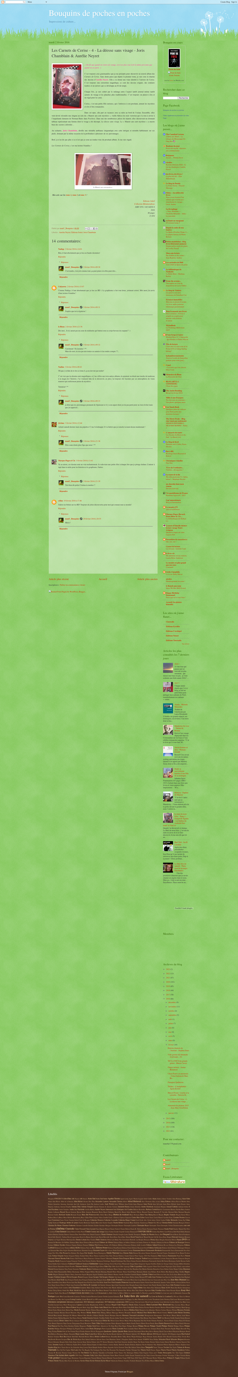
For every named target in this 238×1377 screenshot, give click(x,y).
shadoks (130, 1342)
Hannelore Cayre (158, 1269)
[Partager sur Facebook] (94, 228)
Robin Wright (131, 1336)
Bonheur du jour (173, 146)
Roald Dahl (71, 1336)
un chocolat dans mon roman (175, 485)
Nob (159, 1317)
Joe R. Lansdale (91, 1285)
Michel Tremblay (184, 1312)
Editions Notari (172, 635)
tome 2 (75, 194)
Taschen (166, 1347)
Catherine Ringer (124, 1220)
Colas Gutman (60, 1231)
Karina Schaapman (184, 1288)
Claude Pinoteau (158, 1229)
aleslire (169, 579)
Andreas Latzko (99, 1204)
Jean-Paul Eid (88, 1282)
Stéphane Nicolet (141, 1344)
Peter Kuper (122, 1326)
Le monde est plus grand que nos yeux (176, 563)
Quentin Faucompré (134, 1331)
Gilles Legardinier (136, 1266)
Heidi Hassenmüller (60, 1272)
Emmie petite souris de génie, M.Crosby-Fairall (177, 247)
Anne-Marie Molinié (169, 1204)
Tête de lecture (172, 344)
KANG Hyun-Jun (171, 1288)
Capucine (128, 1217)
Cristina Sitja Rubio (158, 1232)
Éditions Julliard (151, 1245)
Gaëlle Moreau (181, 1261)
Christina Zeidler (93, 1225)
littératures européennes (57, 1301)
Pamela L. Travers (163, 1320)
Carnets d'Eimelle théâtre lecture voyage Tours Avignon (176, 527)
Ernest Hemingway (100, 1253)
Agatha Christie (114, 1198)
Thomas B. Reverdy (54, 1353)
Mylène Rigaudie (63, 1318)
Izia (168, 1274)
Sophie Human (87, 1344)
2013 (168, 1126)
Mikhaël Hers (82, 1315)
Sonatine (56, 1344)
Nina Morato (144, 1318)
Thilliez (187, 1350)
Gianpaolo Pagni (94, 1266)
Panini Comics (174, 1320)
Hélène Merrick (95, 1272)
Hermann (140, 1272)
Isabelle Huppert (136, 1274)
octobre (171, 1011)
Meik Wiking (101, 1313)
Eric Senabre (89, 1253)
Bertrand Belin (173, 1212)
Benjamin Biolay (97, 1212)
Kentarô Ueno (108, 1290)
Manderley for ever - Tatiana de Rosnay (182, 728)
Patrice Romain (116, 1323)
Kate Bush (82, 1290)
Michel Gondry (162, 1313)
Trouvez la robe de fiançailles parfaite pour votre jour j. (177, 359)
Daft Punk (177, 1232)
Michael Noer (142, 1312)
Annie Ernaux (181, 1204)
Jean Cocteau (157, 1277)
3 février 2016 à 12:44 (73, 423)
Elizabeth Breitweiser (74, 1250)
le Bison (61, 326)
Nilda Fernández (134, 1318)
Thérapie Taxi (135, 1350)
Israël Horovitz (158, 1274)
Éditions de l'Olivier (106, 1242)
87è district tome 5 (173, 223)
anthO (168, 1160)
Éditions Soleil (149, 201)
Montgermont (149, 1315)
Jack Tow (187, 1274)
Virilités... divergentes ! (174, 470)
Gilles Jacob (116, 1266)
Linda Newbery (165, 1299)
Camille (105, 1217)
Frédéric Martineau (97, 1261)
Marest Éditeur (71, 1307)
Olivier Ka (106, 1320)
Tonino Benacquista (165, 1352)
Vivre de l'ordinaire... (174, 467)
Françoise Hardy (54, 1261)
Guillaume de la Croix (99, 1269)
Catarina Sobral (74, 1220)
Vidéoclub (63, 1358)
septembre (172, 1015)
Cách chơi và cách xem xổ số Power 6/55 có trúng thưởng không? (176, 348)
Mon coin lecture (173, 253)
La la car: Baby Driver (174, 574)
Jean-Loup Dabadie (141, 1280)
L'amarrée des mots (174, 432)
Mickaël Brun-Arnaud (55, 1315)
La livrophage (171, 209)
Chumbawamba (178, 1225)
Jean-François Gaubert (86, 1280)
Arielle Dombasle (147, 1206)
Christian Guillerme (69, 1225)
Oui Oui (143, 1320)
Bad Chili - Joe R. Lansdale (181, 843)
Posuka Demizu (85, 1331)
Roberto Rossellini (111, 1336)
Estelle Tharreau (174, 75)
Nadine (61, 367)
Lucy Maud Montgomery (68, 1305)
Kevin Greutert (118, 1290)
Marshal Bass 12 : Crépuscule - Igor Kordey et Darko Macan (177, 338)
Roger (145, 1336)
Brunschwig (77, 1217)
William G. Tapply (173, 1358)
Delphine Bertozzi (184, 1237)
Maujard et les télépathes (147, 1310)
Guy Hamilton (134, 1269)
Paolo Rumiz (52, 1323)
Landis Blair (59, 1296)
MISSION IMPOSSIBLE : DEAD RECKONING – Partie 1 (176, 425)
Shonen (152, 1342)
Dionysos (147, 1240)
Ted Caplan (66, 1350)
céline (60, 500)
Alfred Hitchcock (134, 1201)
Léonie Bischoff (87, 1299)
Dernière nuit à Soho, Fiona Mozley (176, 445)
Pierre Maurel (138, 1328)
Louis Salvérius (165, 1302)
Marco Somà (52, 1307)
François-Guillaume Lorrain (156, 1258)
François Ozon (118, 1258)
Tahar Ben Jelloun (130, 1347)
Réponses (64, 262)
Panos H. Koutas (184, 1320)
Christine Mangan (105, 1225)
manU (168, 1164)
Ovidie (149, 1320)
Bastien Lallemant (54, 1212)
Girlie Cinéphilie (173, 572)
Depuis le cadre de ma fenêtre (175, 228)
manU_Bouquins (72, 267)
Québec (114, 1331)
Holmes (153, 1272)
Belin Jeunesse (86, 1212)
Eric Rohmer (72, 1253)
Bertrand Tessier (76, 1215)
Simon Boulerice (170, 1342)
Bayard (62, 1212)
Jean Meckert (52, 1280)
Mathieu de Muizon (122, 1310)
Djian (157, 1240)
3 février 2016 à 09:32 (91, 344)
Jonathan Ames (185, 1285)
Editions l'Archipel (174, 631)
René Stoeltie (107, 1334)
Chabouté (56, 1223)
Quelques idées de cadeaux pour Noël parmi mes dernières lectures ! (176, 411)
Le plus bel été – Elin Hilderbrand (174, 177)
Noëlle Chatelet (175, 1318)
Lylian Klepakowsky (92, 1305)
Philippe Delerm (167, 1326)
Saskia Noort (133, 1339)
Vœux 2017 (142, 1358)
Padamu (154, 1320)
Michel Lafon (172, 1312)
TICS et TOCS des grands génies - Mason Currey (177, 1062)
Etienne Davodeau (139, 1253)
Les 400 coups (97, 1299)
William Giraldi (185, 1358)
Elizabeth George (87, 1250)
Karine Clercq (52, 1290)
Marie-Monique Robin (115, 1307)
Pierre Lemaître (129, 1328)
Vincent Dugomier (85, 1358)
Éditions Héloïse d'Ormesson (121, 1245)
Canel (168, 365)
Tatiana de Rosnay (183, 1347)
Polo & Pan (66, 1331)
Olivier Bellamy (85, 1320)
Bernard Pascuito (147, 1212)
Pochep (54, 1331)
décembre (172, 1002)
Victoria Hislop (185, 1355)
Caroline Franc (168, 1217)
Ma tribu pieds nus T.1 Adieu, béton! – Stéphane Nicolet (177, 478)
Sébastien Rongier (59, 1342)
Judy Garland (95, 1288)
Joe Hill (83, 1285)
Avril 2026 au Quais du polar (176, 264)
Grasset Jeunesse (59, 1269)
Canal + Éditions (113, 1217)
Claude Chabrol (115, 1229)
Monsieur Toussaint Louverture (133, 1315)
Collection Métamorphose (144, 203)
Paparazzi (60, 1323)
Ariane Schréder (135, 1207)
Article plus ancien (147, 579)
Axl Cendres (128, 1209)
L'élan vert (93, 1293)
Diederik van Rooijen (137, 1240)
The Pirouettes (111, 1350)
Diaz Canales (91, 1240)
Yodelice (126, 1361)
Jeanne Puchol (145, 1282)
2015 (168, 1118)
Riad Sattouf (186, 1334)
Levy (146, 1299)
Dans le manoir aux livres (176, 311)
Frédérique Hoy (121, 1261)
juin (170, 1027)
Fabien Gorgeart (69, 1256)
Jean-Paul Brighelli (77, 1282)
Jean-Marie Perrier (65, 1282)
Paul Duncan (52, 1326)
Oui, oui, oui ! (171, 541)
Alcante (85, 1201)
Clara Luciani (90, 1229)
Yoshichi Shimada (135, 1361)
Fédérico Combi (124, 1256)
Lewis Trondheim (153, 1299)
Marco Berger (185, 1305)
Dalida (182, 1232)
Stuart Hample (93, 1347)
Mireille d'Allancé (92, 1315)
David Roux (114, 1237)
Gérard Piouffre (70, 1266)
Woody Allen (63, 1361)
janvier (171, 1113)
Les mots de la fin (173, 474)
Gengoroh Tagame (144, 1264)
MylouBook (171, 325)
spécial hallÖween (173, 509)
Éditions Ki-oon (163, 1245)
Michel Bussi (152, 1312)
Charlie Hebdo (118, 1222)
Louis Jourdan (154, 1302)
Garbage (107, 1264)
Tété (80, 1350)
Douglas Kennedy (165, 1240)
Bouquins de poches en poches (99, 12)
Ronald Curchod (172, 1336)
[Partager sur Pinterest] (96, 228)
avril (170, 1036)
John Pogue (166, 1285)
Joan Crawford (75, 1285)
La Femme (157, 1293)
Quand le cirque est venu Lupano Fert (175, 533)
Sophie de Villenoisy (65, 1344)
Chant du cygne (172, 386)
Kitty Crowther (157, 1290)
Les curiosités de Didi (174, 262)
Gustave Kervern (123, 1269)
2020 (168, 982)
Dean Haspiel (167, 1237)
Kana (163, 1287)
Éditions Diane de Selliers (122, 1242)
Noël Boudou (165, 1318)
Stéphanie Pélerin (162, 1344)
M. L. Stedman (106, 1305)
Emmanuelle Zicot (181, 1250)
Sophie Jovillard (97, 1344)
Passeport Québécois (175, 1082)
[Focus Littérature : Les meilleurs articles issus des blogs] (174, 1182)
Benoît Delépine (108, 1212)
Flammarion (172, 1256)
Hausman (186, 1269)
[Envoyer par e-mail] (86, 228)
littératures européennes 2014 (77, 1302)
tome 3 (83, 194)
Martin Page (70, 1310)
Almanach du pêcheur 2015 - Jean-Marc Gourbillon (178, 1106)
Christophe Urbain (167, 1225)
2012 (168, 1131)
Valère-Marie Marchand (101, 1355)
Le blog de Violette (173, 290)
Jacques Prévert (66, 1277)
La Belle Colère (112, 1293)
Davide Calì (152, 1237)
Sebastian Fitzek (164, 1339)
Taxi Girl (60, 1350)
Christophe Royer (143, 1225)
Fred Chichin (86, 1261)
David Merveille (104, 1237)
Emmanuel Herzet (139, 1250)
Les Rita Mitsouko (138, 1299)
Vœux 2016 (134, 1358)
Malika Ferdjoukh (140, 1305)
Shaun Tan (136, 1342)
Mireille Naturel (104, 1315)
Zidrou (157, 1360)
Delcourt (175, 1237)
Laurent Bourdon (91, 1296)
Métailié (134, 1313)
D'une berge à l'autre (174, 334)
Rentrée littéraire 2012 (119, 1334)
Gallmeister (93, 1263)
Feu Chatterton (152, 1256)
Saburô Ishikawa (91, 1339)
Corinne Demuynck (131, 1232)
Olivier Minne (124, 1320)
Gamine (101, 1264)
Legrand (67, 1299)
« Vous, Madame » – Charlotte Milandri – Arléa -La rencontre (176, 213)
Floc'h (183, 1256)
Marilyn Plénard (166, 1307)
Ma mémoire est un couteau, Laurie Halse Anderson (176, 556)
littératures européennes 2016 (118, 1302)
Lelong (72, 1299)
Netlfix (107, 1318)
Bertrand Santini (64, 1214)
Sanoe (104, 1339)
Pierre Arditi (85, 1328)
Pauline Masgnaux (80, 1326)
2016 (168, 998)
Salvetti (99, 1339)
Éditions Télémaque (178, 1248)
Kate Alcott (74, 1290)
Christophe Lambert (130, 1225)
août (170, 1019)
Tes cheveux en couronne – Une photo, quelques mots (176, 401)
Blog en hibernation (173, 502)
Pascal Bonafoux (85, 1323)
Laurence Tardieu (80, 1296)
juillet (170, 1023)
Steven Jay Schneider (72, 1347)
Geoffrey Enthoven (157, 1264)
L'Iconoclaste (102, 1293)
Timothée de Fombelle (106, 1353)
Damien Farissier (58, 1234)
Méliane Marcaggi (112, 1313)
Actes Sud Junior (101, 1198)
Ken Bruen (99, 1290)
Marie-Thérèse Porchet (142, 1307)
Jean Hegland (185, 1277)
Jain (116, 1277)
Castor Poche (64, 1220)
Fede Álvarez (113, 1256)
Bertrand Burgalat (184, 1212)
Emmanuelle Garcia (168, 1250)
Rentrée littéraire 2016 (164, 1334)
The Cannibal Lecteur (175, 134)
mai (170, 1032)
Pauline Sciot (91, 1326)
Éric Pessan (64, 1253)
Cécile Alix (143, 1220)
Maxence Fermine (183, 1310)
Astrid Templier (64, 1209)
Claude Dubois (125, 1229)
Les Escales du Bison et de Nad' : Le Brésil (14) (176, 436)
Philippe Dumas (179, 1326)
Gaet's (59, 1264)
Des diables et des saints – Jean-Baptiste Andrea (175, 256)
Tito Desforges (128, 1353)
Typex (181, 1353)
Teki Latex (74, 1350)
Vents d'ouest (150, 1355)
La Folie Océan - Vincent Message (175, 186)
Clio (185, 1229)
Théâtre (128, 1350)
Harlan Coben (168, 1269)
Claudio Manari (178, 1229)
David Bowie (174, 1234)
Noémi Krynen (185, 1318)
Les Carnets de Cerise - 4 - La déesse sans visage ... (178, 1100)
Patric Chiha (96, 1323)
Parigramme (76, 1323)
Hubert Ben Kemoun (168, 1272)
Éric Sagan (80, 1253)
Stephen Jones (185, 1344)
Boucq (150, 1214)
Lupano (79, 1305)
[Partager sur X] (91, 228)
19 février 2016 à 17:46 (73, 500)
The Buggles (86, 1350)
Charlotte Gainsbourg (141, 1223)
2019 (168, 986)
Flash (178, 1256)
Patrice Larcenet (106, 1323)
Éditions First (93, 1245)
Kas (68, 1290)
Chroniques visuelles (174, 460)
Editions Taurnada (173, 640)
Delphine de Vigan (54, 1240)
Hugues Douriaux (59, 1274)
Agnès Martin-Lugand (136, 1199)
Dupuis (179, 1239)
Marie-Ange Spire (88, 1307)
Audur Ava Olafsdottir (77, 1209)
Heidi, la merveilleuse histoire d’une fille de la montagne (182, 772)
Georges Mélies (178, 1264)
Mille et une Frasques (174, 397)
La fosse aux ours (166, 1293)
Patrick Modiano (184, 1323)
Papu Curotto (67, 1323)
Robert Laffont (100, 1336)
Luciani (56, 1305)
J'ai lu (172, 1274)
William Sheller (53, 1360)
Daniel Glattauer (107, 1234)
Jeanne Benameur (134, 1282)
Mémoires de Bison (173, 374)
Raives (151, 1331)
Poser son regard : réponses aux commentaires (176, 149)
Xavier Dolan (85, 1360)
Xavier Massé (105, 1360)
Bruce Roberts (68, 1217)
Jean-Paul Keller (98, 1282)
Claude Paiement (147, 1229)
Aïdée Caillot (148, 1199)
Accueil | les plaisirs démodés (174, 603)
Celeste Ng (181, 1220)
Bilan (83, 1214)
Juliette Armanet (122, 1288)
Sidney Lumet (160, 1342)
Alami (50, 1201)
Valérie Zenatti (129, 1355)
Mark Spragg (186, 1307)
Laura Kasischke (68, 1296)
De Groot (160, 1237)
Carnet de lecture (173, 546)
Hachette (150, 1269)
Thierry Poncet (166, 1350)
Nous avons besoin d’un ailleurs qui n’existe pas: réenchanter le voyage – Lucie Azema (175, 200)
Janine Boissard (140, 1277)
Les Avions (105, 1299)
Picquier (77, 1328)
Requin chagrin (176, 1334)
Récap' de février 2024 (174, 393)
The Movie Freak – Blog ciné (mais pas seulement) (176, 419)
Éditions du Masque (149, 1242)
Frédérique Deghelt (109, 1261)
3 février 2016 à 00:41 (73, 367)
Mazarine (74, 1313)
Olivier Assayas (74, 1320)
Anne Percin (147, 1204)
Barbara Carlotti (151, 1209)
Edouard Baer (55, 1250)
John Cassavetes (120, 1285)
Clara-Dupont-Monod (103, 1229)
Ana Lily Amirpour (80, 1204)
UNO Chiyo (79, 1355)
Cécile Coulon (160, 1220)
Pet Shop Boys (113, 1326)
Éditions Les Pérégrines (176, 1245)
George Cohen (168, 1264)
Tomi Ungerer (144, 1353)
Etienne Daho (128, 1253)
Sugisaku (111, 1347)
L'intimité (169, 567)
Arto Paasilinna (53, 1209)
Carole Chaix (149, 1217)
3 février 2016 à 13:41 (84, 460)
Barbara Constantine (163, 1209)
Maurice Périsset (171, 1310)
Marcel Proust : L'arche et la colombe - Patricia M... (178, 1093)
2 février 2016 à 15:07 (75, 286)
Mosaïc (168, 1315)
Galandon (64, 1264)
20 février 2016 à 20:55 (92, 518)
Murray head (181, 1315)
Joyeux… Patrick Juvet (174, 157)
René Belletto (98, 1334)
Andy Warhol (109, 1204)
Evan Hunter (180, 1253)
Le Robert (187, 1296)
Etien (121, 1253)
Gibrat (102, 1266)
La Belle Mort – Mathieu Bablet (175, 275)
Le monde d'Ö (172, 507)
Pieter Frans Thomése (164, 1328)
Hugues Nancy (70, 1274)
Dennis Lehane (81, 1239)
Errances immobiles (174, 299)
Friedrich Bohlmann (142, 1261)
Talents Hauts (140, 1347)
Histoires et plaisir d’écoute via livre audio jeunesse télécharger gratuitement (176, 304)
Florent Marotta (60, 1258)
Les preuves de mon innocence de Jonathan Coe (176, 293)
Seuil (116, 1342)
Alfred (125, 1201)
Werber (155, 1358)
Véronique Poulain (161, 1355)
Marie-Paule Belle (128, 1307)
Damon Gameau (69, 1234)
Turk (177, 1353)
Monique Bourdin (115, 1315)
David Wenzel (143, 1237)
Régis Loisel (89, 1334)
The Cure (103, 1350)
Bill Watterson (91, 1214)
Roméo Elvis (162, 1336)
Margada (79, 1307)
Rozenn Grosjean (61, 1339)
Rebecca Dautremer (57, 1334)
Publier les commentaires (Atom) (72, 585)
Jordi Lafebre (63, 1288)
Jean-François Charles (72, 1280)
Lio (172, 1299)
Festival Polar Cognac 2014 (138, 1256)
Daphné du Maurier (148, 1234)
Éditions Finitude (82, 1245)
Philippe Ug (71, 1328)
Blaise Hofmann (134, 1215)
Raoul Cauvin (163, 1331)
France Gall (74, 1258)
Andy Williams (119, 1204)
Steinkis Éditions (130, 1344)
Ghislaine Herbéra (81, 1266)
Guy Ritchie (143, 1269)
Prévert (93, 1331)
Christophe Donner (117, 1225)
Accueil (103, 579)
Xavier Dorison (95, 1360)
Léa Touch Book (172, 407)
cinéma (60, 1228)
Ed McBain (65, 1242)
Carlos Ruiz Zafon (138, 1217)
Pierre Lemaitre (117, 1328)
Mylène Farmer (53, 1318)
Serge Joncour (77, 1342)
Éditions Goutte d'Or (105, 1245)
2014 (168, 1122)
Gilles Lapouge (125, 1266)
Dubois (174, 1240)
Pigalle (173, 1328)
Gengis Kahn (134, 1264)
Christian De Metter (55, 1225)
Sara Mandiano (111, 1339)
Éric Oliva (56, 1253)
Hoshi (159, 1272)
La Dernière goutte (146, 1293)
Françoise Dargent (184, 1258)
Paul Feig (61, 1326)
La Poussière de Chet (174, 376)
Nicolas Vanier (124, 1318)
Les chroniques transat (117, 1299)
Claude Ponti (168, 1229)
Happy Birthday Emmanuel (172, 594)
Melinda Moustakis (125, 1313)
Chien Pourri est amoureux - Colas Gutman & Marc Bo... (178, 1075)
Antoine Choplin (65, 1207)
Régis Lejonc (80, 1334)
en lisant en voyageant (175, 220)
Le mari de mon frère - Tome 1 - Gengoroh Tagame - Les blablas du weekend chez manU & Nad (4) (176, 820)
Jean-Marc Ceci (165, 1280)
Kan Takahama (156, 1288)
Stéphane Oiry (151, 1344)
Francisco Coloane (94, 1258)
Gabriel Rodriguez (170, 1261)
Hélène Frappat (85, 1272)
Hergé (134, 1272)
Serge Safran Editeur (89, 1342)
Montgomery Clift (160, 1315)
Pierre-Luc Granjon (150, 1328)
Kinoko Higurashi (145, 1290)
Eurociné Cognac (162, 1253)
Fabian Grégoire (58, 1256)
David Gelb (51, 1237)
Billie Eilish (100, 1215)
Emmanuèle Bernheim (154, 1250)
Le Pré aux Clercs (177, 1296)
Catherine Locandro (111, 1220)
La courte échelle (134, 1293)
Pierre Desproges (96, 1328)
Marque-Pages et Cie (66, 460)
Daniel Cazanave (95, 1234)
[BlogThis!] (88, 228)
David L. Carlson (61, 1237)
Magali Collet (116, 1305)
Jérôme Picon (185, 1282)
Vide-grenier (54, 1357)
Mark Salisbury (176, 1307)
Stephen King (52, 1347)
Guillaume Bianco (85, 1269)
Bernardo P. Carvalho (161, 1212)
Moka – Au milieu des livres (175, 193)
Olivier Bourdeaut (96, 1320)
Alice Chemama (146, 1201)
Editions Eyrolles (173, 626)
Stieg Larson (84, 1347)
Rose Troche (182, 1336)
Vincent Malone (96, 1358)
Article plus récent (59, 579)
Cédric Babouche (172, 1220)
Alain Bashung (177, 1199)
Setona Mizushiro (108, 1342)
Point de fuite (174, 69)
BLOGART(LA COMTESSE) (172, 382)
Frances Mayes (83, 1258)
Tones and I (153, 1353)
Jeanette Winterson (121, 1282)
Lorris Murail (145, 1302)
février (171, 1044)
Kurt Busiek (63, 1293)
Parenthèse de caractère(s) (176, 539)
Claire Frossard (80, 1229)
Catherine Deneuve (97, 1220)
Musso (188, 1315)
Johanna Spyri (110, 1285)
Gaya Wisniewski (123, 1264)
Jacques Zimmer (108, 1277)
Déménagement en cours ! (175, 581)
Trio (173, 1353)
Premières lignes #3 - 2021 (176, 495)
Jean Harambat (176, 1277)
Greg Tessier (68, 1269)
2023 (168, 969)
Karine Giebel (62, 1290)
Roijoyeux (170, 155)
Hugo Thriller (179, 1272)
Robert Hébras (89, 1336)
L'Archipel (71, 1293)
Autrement (109, 1209)
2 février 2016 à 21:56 (73, 326)
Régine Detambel (69, 1334)
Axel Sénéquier (118, 1209)
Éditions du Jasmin (137, 1242)
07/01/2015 (58, 1198)
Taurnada (52, 1349)
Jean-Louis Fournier (115, 1279)
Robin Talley (122, 1336)
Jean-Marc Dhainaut (178, 1279)
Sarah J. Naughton (122, 1339)
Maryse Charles (101, 1310)
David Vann (135, 1237)
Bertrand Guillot (53, 1215)
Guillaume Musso (112, 1269)
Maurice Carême (160, 1310)
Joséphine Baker (85, 1288)
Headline (51, 1272)
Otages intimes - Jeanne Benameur (177, 1068)
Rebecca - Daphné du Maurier (181, 793)
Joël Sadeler (101, 1285)
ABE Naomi (75, 1199)
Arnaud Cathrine (172, 1206)
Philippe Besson (143, 1326)
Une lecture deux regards (65, 1355)
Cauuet (133, 1220)
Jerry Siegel (52, 1285)
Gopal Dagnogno (166, 1266)
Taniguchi (149, 1347)
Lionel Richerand (178, 1299)
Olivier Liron (114, 1320)
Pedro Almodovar (102, 1326)
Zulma (161, 1360)
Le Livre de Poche (155, 1296)
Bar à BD (169, 451)
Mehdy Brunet (91, 1312)
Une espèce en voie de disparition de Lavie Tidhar (176, 284)
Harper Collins (178, 1269)
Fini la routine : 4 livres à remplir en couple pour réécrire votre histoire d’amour (175, 317)
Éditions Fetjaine (71, 1245)
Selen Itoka (69, 1342)
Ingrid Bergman (87, 1274)
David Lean (94, 1237)
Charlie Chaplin (108, 1223)
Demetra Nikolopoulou (68, 1240)
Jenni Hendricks (155, 1282)
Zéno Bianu (150, 1361)
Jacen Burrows (178, 1274)
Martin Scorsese (79, 1310)
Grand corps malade (183, 1266)
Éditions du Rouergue (176, 1242)
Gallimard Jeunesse (82, 1264)
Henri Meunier (117, 1272)
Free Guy (169, 463)
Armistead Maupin (160, 1207)
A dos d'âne (66, 1198)
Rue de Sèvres (72, 1339)
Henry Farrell (127, 1272)
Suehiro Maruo (103, 1347)
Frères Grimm (131, 1261)
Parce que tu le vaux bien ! (176, 597)
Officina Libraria (53, 1320)
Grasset (50, 1269)
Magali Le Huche (127, 1305)
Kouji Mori (185, 1290)
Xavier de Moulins (74, 1361)
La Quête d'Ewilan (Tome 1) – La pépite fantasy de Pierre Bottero (177, 234)
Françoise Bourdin (172, 1258)
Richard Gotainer (53, 1336)
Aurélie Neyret (65, 232)
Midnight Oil (67, 1315)
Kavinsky (89, 1290)
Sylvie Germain (119, 1347)
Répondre (62, 256)
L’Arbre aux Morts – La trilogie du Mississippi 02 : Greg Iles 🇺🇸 (176, 138)
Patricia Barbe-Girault (129, 1323)
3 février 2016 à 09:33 (91, 401)
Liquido (187, 1299)
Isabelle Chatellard (125, 1274)
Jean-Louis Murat (128, 1280)
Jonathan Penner (53, 1288)
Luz (83, 1305)
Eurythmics (172, 1253)
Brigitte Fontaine (169, 1214)
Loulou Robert (175, 1302)
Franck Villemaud (106, 1258)
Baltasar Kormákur (139, 1209)
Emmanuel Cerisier (127, 1250)
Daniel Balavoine (84, 1234)
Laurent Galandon (114, 1296)
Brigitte (161, 1215)
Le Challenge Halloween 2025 (175, 328)
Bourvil (155, 1215)
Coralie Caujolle (119, 1232)
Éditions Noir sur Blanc (88, 1248)
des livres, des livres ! (174, 174)
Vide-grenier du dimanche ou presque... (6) (178, 1055)
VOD (128, 1358)
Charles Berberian (84, 1223)
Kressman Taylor (53, 1293)
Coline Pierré (80, 1232)
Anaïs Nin (90, 1204)
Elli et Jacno (109, 1250)
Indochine (78, 1274)
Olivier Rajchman (134, 1320)
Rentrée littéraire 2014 (148, 1334)
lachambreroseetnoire (175, 355)
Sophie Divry (77, 1344)
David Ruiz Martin (124, 1237)
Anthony (57, 1207)
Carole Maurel (158, 1217)
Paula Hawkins (69, 1326)
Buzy (82, 1217)
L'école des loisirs (83, 1293)
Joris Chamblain (89, 232)
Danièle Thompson (135, 1234)
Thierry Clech (145, 1350)
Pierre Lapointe (107, 1328)
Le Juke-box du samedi (134, 1296)
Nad (71, 1318)
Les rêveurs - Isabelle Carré (176, 548)
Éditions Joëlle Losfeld (138, 1245)
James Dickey (130, 1277)
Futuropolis (152, 1261)
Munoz (174, 1315)
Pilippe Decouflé (181, 1328)
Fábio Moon (89, 1256)
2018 (168, 990)
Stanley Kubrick (119, 1344)
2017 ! (177, 683)
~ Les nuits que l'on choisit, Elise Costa (176, 368)
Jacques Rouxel (77, 1277)
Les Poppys (128, 1299)
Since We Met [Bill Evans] (176, 588)
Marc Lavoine (175, 1305)
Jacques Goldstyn (54, 1277)
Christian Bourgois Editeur (181, 1223)
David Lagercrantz (73, 1237)
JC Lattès (148, 1277)
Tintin (116, 1353)
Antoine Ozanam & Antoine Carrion (105, 1207)
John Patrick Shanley (155, 1285)
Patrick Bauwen (164, 1323)
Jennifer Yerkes (166, 1282)
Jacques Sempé (88, 1277)
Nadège (61, 249)
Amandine (56, 1204)
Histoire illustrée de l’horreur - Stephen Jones (178, 1049)
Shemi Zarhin (145, 1342)
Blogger (130, 1371)
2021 (168, 977)
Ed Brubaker (57, 1242)
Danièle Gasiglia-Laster (120, 1234)
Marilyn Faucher (155, 1307)
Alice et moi (156, 1201)
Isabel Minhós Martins (111, 1274)
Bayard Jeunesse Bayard (74, 1212)
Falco (107, 1256)
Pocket (59, 1331)
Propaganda (99, 1331)
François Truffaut (141, 1258)
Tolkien (136, 1353)
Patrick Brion (174, 1323)
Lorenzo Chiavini (134, 1302)
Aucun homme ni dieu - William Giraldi (181, 749)
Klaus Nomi (166, 1290)
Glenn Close (157, 1266)
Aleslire (169, 162)
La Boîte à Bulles (122, 1293)
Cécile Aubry (151, 1220)
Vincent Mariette (107, 1358)
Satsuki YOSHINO (144, 1339)
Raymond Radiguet (179, 1331)
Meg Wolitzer (81, 1313)
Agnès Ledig (124, 1199)
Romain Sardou (152, 1336)
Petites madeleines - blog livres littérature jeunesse (176, 242)
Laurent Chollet (102, 1296)
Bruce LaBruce (58, 1217)
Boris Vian (144, 1214)
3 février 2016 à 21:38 (91, 441)
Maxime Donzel (65, 1313)
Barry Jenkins (185, 1209)
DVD (184, 1239)
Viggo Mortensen (73, 1358)
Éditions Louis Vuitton (62, 1248)
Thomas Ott (76, 1353)
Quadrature (108, 1331)
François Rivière (129, 1258)
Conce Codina (109, 1232)
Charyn (150, 1222)
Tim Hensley (94, 1353)
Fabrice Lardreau (99, 1256)
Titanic (121, 1353)
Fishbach (164, 1256)
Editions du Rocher (163, 1242)
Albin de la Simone (67, 1201)
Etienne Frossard (151, 1253)
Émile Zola (116, 1250)
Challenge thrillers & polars (68, 1222)
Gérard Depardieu (58, 1266)
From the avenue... (173, 281)
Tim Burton (85, 1352)
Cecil (137, 1220)
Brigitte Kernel (181, 1215)
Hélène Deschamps (73, 1272)
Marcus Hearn (61, 1307)
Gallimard (71, 1264)
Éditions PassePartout (114, 1248)
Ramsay (156, 1331)
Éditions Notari (102, 1247)
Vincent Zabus (117, 1358)
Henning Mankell (106, 1272)
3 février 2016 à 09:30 (91, 267)
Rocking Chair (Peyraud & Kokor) (176, 454)
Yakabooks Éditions (117, 1361)
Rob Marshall (79, 1336)
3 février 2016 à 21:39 (91, 481)
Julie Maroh (112, 1288)
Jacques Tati (97, 1277)
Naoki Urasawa (87, 1318)
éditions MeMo (75, 1248)
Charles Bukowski (96, 1223)
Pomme (73, 1331)
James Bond (121, 1277)
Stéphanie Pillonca (174, 1344)
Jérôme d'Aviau (176, 1282)
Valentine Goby (88, 1355)
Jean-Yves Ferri (109, 1282)
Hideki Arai (147, 1272)
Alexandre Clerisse (115, 1201)
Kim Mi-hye (128, 1290)
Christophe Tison (154, 1225)
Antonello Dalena (124, 1206)
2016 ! (177, 664)
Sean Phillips (154, 1339)
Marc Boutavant (164, 1304)
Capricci (122, 1217)
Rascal (171, 1331)
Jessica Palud (60, 1285)
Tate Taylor (173, 1347)
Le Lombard (167, 1296)
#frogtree (51, 1199)
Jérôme (61, 423)
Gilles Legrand (147, 1266)
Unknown (62, 286)
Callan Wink (89, 1217)
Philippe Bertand (132, 1326)
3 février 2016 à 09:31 (91, 307)
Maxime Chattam (53, 1313)
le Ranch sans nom (173, 586)
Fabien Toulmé (80, 1256)
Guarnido (76, 1269)
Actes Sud (91, 1198)
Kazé (93, 1290)
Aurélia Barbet (89, 1209)
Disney (152, 1239)
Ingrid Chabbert (98, 1274)
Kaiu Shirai (147, 1288)
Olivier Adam (64, 1320)
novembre (172, 1006)
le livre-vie (170, 553)
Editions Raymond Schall (140, 1248)
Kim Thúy (135, 1290)
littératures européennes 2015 (98, 1302)
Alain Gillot (186, 1198)
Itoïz (164, 1274)
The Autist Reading (174, 390)
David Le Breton (85, 1237)
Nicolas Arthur (114, 1318)
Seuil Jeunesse (122, 1342)
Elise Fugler (63, 1250)
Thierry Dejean (155, 1350)
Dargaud (166, 1234)
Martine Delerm (91, 1310)
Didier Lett (110, 1240)
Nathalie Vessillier (99, 1318)
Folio (68, 1258)
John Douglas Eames (132, 1285)
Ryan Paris (81, 1339)
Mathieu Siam (134, 1310)
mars (170, 1040)
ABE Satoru (83, 1199)
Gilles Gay (107, 1266)
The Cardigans (95, 1350)
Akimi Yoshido (167, 1199)
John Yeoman (175, 1285)
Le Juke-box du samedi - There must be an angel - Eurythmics (181, 867)
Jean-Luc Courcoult (154, 1280)
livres (171, 80)
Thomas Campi (67, 1353)
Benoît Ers (118, 1212)
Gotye (175, 1266)
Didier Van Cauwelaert (122, 1240)
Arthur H (187, 1207)
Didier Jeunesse (101, 1239)
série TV (99, 1342)
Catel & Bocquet (84, 1220)
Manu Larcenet (152, 1304)
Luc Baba (183, 1302)
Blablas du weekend (121, 1214)
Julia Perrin (104, 1288)
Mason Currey (111, 1310)
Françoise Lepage (65, 1261)
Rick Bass (63, 1336)
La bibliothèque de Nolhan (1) (176, 519)
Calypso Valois (98, 1217)
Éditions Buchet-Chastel (91, 1242)
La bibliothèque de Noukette (173, 270)
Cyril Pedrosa (169, 1232)
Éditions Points (126, 1248)
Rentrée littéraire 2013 (133, 1334)
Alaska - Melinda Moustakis (181, 705)
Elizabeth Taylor (99, 1250)
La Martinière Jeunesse (180, 1293)
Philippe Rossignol (61, 1328)
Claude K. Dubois (136, 1229)
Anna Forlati (129, 1204)
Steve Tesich (62, 1347)
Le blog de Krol (172, 442)
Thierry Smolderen (178, 1350)
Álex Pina (91, 1201)
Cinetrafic (170, 621)
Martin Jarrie (61, 1310)
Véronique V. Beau (174, 1355)
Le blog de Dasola (173, 183)
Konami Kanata (176, 1290)
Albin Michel (78, 1201)
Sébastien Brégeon (177, 1339)
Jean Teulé (60, 1280)
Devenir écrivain (172, 488)
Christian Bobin (167, 1222)
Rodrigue (139, 1336)
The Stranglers (120, 1350)
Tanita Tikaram (158, 1347)
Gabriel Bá (160, 1261)
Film (159, 1256)
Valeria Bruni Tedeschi (117, 1355)
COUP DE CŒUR (145, 1231)
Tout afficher (185, 644)
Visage (124, 1358)
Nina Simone (153, 1318)
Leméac (78, 1299)
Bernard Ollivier (136, 1212)
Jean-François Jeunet (100, 1280)
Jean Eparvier (166, 1277)
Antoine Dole (76, 1206)
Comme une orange (97, 1231)
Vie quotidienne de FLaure (177, 493)
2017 (168, 994)
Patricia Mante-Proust (143, 1323)
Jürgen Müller (138, 1287)
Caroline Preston (179, 1217)
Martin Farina (52, 1310)
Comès (87, 1231)
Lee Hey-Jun (60, 1299)
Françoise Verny (76, 1261)
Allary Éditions (165, 1201)
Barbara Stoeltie (176, 1209)
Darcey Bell (159, 1234)
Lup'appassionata (173, 500)
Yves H (144, 1361)
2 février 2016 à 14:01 (73, 249)
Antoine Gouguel (87, 1206)
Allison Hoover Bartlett (178, 1201)
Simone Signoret (181, 1342)
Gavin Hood (114, 1264)
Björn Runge (109, 1215)
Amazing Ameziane (66, 1204)
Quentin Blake (123, 1331)
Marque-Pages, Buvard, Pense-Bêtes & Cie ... (175, 515)
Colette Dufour (71, 1232)
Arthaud (181, 1207)
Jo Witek (67, 1285)
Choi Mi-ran (157, 1223)
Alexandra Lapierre (102, 1201)
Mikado (74, 1315)
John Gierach (144, 1285)
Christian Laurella (82, 1225)
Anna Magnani (138, 1204)
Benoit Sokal (126, 1212)
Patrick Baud (154, 1323)
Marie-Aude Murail (101, 1307)
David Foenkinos (184, 1234)
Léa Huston (51, 1299)
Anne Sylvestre (157, 1204)
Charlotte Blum (128, 1223)
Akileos (159, 1199)
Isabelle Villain (147, 1274)
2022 (168, 973)
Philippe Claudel (155, 1326)
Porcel (78, 1331)
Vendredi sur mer (140, 1355)
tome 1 (68, 194)
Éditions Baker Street (76, 1242)
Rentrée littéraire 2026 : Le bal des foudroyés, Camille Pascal (176, 167)
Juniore (130, 1288)
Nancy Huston (77, 1318)
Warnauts (149, 1358)
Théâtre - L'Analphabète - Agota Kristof (177, 1087)
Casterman (56, 1220)
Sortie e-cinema (108, 1344)
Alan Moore (56, 1201)
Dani (76, 1234)
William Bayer (162, 1358)
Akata (154, 1198)
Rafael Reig (145, 1331)
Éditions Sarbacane (155, 1248)
